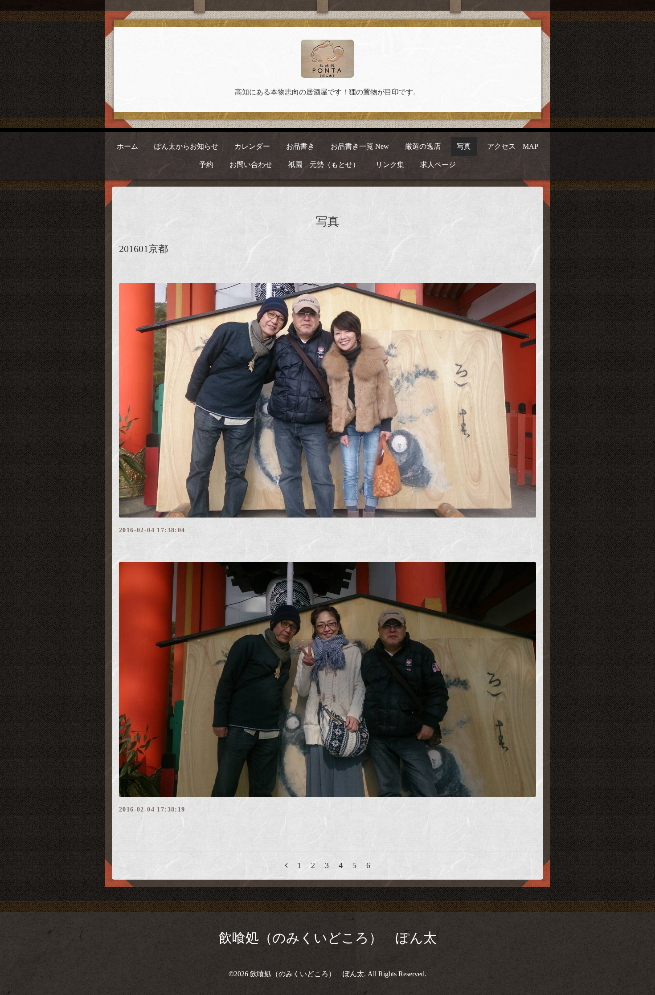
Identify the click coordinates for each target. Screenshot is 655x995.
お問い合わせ (250, 164)
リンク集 (390, 164)
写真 (464, 146)
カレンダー (252, 146)
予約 (206, 164)
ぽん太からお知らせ (186, 146)
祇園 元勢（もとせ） (324, 164)
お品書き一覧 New (360, 146)
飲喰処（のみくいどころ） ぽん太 (328, 937)
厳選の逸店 (423, 146)
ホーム (127, 146)
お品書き (300, 146)
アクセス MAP (512, 146)
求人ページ (438, 164)
